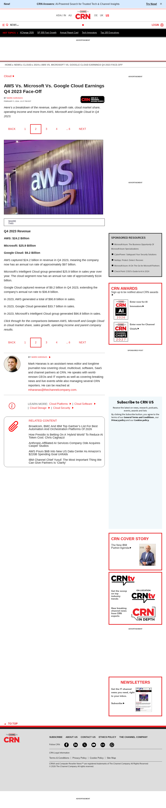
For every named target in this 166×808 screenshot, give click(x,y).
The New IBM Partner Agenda (120, 546)
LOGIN (155, 25)
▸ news (16, 64)
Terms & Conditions (59, 758)
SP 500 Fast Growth (46, 32)
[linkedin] (75, 744)
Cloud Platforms (58, 403)
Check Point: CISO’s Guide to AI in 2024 (131, 271)
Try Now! (151, 3)
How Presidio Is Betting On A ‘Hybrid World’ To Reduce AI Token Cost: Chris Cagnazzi (66, 436)
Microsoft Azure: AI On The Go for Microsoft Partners (137, 266)
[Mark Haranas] (12, 371)
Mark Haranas (15, 98)
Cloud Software (83, 403)
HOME (8, 64)
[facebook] (66, 744)
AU (70, 15)
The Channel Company (133, 737)
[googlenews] (102, 744)
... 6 (68, 129)
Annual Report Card (69, 32)
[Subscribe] (143, 710)
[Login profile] (162, 25)
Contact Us (88, 737)
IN (65, 15)
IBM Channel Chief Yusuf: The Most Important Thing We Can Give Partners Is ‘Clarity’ (65, 461)
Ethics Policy (107, 737)
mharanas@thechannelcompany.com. (52, 389)
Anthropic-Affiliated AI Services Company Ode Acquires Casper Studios (64, 444)
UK (101, 15)
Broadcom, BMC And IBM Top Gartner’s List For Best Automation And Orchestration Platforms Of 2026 (63, 428)
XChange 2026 (27, 32)
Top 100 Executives (110, 32)
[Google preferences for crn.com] (92, 99)
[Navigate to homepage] (83, 19)
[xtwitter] (84, 744)
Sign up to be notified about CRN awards (134, 292)
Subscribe (116, 703)
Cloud (8, 76)
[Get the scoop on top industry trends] (143, 597)
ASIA (59, 15)
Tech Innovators (89, 32)
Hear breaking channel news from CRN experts (119, 612)
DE (96, 15)
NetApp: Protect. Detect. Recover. (128, 260)
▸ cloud (26, 64)
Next (82, 129)
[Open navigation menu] (5, 25)
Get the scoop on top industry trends (119, 595)
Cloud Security (62, 408)
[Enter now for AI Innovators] (122, 318)
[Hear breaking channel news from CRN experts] (143, 614)
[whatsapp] (111, 744)
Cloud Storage (38, 408)
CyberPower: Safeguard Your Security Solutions (135, 254)
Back (12, 129)
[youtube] (93, 744)
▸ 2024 (35, 64)
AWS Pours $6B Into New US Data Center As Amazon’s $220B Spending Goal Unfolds (65, 453)
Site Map (111, 758)
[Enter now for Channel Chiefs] (122, 340)
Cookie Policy (97, 758)
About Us (71, 737)
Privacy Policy (79, 758)
